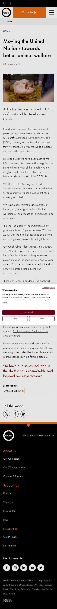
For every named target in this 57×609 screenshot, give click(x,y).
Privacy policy (48, 288)
